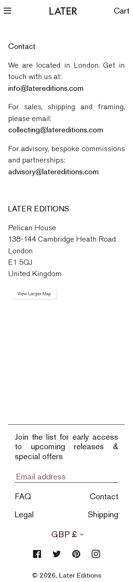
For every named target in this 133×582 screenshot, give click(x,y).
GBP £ (64, 534)
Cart (121, 10)
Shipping (103, 514)
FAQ (23, 496)
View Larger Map (34, 293)
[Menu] (7, 10)
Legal (24, 514)
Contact (104, 496)
